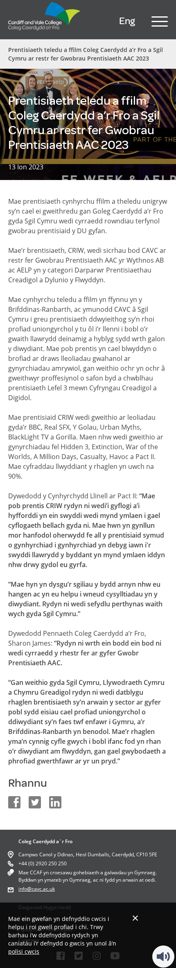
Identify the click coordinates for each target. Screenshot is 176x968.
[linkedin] (55, 802)
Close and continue (135, 918)
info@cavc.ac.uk (36, 888)
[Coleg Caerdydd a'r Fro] (44, 32)
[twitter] (35, 802)
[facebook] (14, 802)
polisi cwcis (23, 951)
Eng (127, 21)
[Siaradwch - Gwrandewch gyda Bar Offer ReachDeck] (163, 956)
